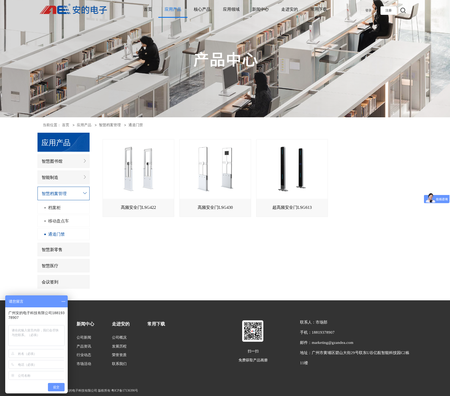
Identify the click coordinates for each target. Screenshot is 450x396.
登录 (368, 10)
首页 (148, 9)
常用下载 (318, 9)
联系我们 (119, 364)
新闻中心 (260, 9)
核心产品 (202, 9)
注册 (388, 10)
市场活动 (84, 364)
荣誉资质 (119, 355)
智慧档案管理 (110, 125)
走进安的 (289, 9)
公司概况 (119, 337)
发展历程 (119, 346)
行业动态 (84, 355)
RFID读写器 (67, 292)
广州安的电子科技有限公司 (78, 390)
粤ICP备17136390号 (124, 390)
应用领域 (231, 9)
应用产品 (173, 9)
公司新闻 (84, 337)
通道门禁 (135, 125)
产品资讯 (84, 346)
